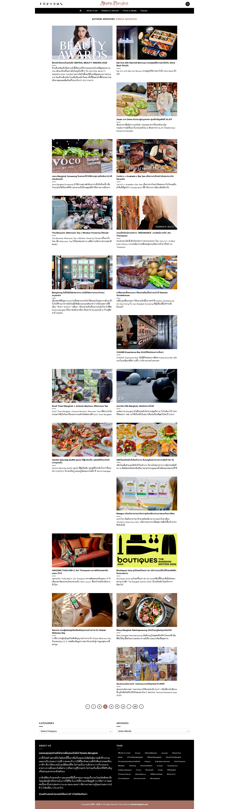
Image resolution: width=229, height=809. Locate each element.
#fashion (160, 766)
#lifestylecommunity (162, 761)
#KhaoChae (176, 753)
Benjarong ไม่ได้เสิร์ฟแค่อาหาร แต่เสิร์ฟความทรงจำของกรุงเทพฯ (78, 294)
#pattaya (147, 761)
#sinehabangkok (154, 757)
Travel (144, 11)
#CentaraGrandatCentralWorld (129, 761)
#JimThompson (179, 761)
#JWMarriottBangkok (125, 770)
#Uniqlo (160, 770)
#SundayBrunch (172, 766)
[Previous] (87, 706)
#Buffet (120, 757)
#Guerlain (165, 753)
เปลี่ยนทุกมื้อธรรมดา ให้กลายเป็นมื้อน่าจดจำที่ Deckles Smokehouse (142, 294)
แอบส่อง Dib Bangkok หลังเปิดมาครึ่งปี (135, 406)
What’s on (92, 11)
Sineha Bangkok (126, 19)
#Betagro (121, 766)
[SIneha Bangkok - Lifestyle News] (114, 4)
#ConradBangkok (123, 778)
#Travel (138, 770)
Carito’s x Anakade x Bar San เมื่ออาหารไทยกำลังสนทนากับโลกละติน (145, 177)
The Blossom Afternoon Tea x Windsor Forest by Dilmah (80, 232)
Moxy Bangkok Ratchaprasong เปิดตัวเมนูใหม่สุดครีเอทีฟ (144, 630)
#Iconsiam (149, 770)
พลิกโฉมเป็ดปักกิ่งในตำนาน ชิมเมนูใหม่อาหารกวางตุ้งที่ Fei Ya (145, 459)
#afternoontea (156, 774)
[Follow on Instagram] (44, 4)
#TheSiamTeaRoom (124, 774)
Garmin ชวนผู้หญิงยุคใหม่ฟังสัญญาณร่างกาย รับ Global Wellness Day (79, 631)
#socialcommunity (140, 778)
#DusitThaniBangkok (173, 757)
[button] (188, 4)
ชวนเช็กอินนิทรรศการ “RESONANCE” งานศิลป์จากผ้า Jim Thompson (143, 234)
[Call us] (61, 4)
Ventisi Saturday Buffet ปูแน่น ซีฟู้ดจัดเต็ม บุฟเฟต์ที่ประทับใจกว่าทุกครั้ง (81, 461)
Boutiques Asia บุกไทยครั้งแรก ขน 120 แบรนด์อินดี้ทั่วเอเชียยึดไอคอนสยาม (146, 572)
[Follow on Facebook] (41, 4)
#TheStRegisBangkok (135, 757)
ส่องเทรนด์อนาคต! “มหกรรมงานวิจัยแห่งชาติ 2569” (140, 683)
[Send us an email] (58, 4)
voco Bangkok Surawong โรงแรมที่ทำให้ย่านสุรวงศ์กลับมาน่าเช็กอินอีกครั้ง (82, 177)
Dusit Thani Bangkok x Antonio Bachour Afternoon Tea (80, 406)
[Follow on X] (51, 4)
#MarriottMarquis (151, 753)
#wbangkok (171, 770)
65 (135, 706)
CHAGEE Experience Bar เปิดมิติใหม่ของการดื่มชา (140, 352)
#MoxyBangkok (155, 778)
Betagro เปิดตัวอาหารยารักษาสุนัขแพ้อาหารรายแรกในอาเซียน (145, 513)
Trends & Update (110, 11)
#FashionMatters (146, 766)
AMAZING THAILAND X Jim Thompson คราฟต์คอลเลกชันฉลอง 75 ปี (80, 572)
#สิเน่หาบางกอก (124, 753)
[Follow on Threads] (54, 4)
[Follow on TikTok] (48, 4)
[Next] (141, 706)
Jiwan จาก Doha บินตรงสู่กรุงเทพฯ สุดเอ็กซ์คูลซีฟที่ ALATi (144, 119)
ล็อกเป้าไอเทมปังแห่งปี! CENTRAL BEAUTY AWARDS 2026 (79, 62)
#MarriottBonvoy (140, 774)
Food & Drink (130, 11)
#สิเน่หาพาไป (171, 774)
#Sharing (132, 766)
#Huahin (137, 753)
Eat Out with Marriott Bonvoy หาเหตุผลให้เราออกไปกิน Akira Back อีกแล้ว (145, 64)
